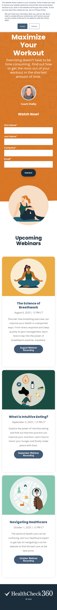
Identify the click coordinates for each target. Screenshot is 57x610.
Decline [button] (34, 26)
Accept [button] (22, 26)
